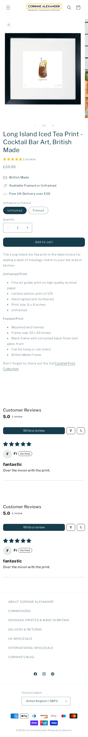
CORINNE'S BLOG (21, 657)
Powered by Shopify (60, 730)
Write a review (34, 431)
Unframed (14, 210)
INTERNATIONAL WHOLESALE (30, 648)
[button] (8, 7)
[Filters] (71, 430)
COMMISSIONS (19, 611)
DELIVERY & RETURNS (25, 629)
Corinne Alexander (37, 730)
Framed (38, 210)
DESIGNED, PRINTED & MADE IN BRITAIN (38, 620)
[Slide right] (53, 125)
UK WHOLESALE (20, 638)
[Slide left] (34, 125)
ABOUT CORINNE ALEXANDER (31, 601)
